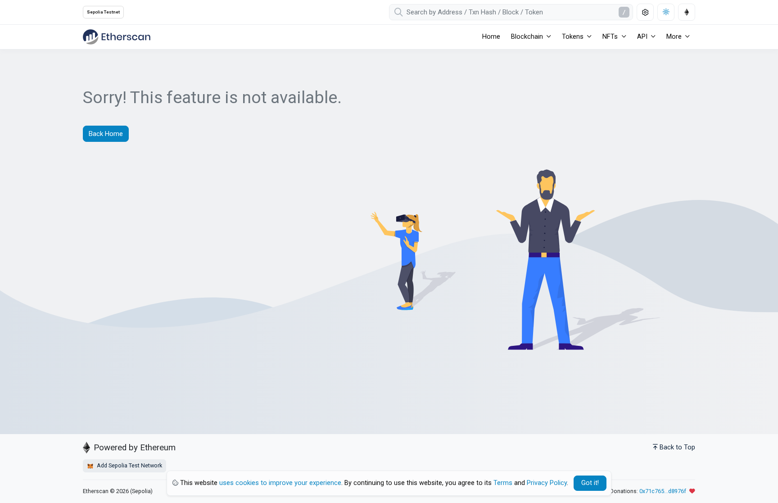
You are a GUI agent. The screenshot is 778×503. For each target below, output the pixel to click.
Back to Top (677, 447)
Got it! (590, 483)
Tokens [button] (573, 37)
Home (491, 37)
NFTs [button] (610, 37)
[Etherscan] (116, 37)
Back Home (106, 134)
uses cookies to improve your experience (280, 483)
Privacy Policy (547, 483)
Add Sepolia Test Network (128, 465)
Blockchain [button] (527, 37)
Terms (502, 483)
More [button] (674, 37)
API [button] (642, 37)
